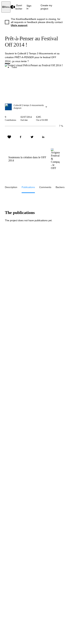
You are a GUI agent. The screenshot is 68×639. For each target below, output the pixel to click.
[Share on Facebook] (20, 137)
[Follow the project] (9, 137)
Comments (45, 187)
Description (11, 187)
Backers (60, 187)
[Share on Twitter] (32, 137)
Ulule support (19, 25)
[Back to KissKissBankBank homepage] (12, 7)
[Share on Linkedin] (43, 137)
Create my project (46, 7)
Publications (28, 187)
